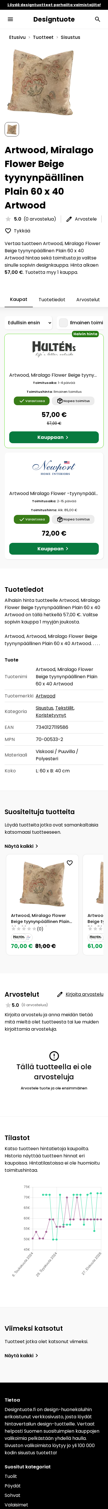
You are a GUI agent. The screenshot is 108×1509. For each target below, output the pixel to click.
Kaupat (18, 299)
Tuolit (11, 1476)
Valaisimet (16, 1505)
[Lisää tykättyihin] (69, 863)
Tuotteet (43, 37)
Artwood (45, 696)
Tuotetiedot (52, 299)
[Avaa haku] (97, 19)
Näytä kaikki (19, 846)
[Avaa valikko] (10, 19)
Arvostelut (88, 299)
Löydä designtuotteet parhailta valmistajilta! (54, 4)
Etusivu (17, 37)
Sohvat (12, 1495)
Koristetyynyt (51, 715)
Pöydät (13, 1486)
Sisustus (70, 37)
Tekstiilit (64, 708)
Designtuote (54, 19)
